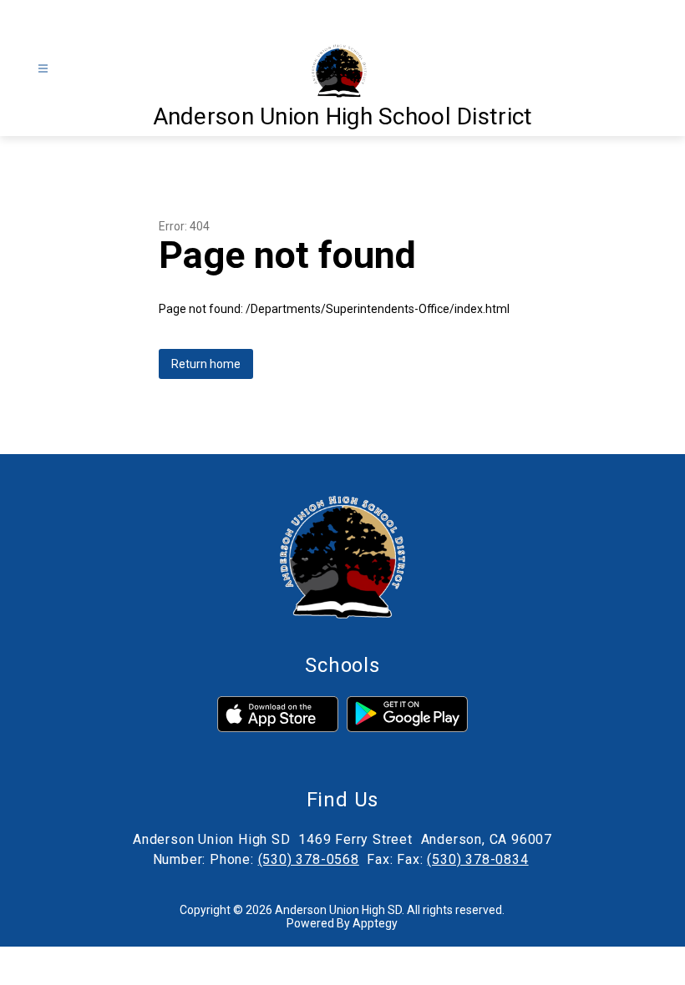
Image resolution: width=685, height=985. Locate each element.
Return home (206, 364)
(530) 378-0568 (308, 859)
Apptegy (375, 923)
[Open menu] (43, 68)
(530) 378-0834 (477, 859)
